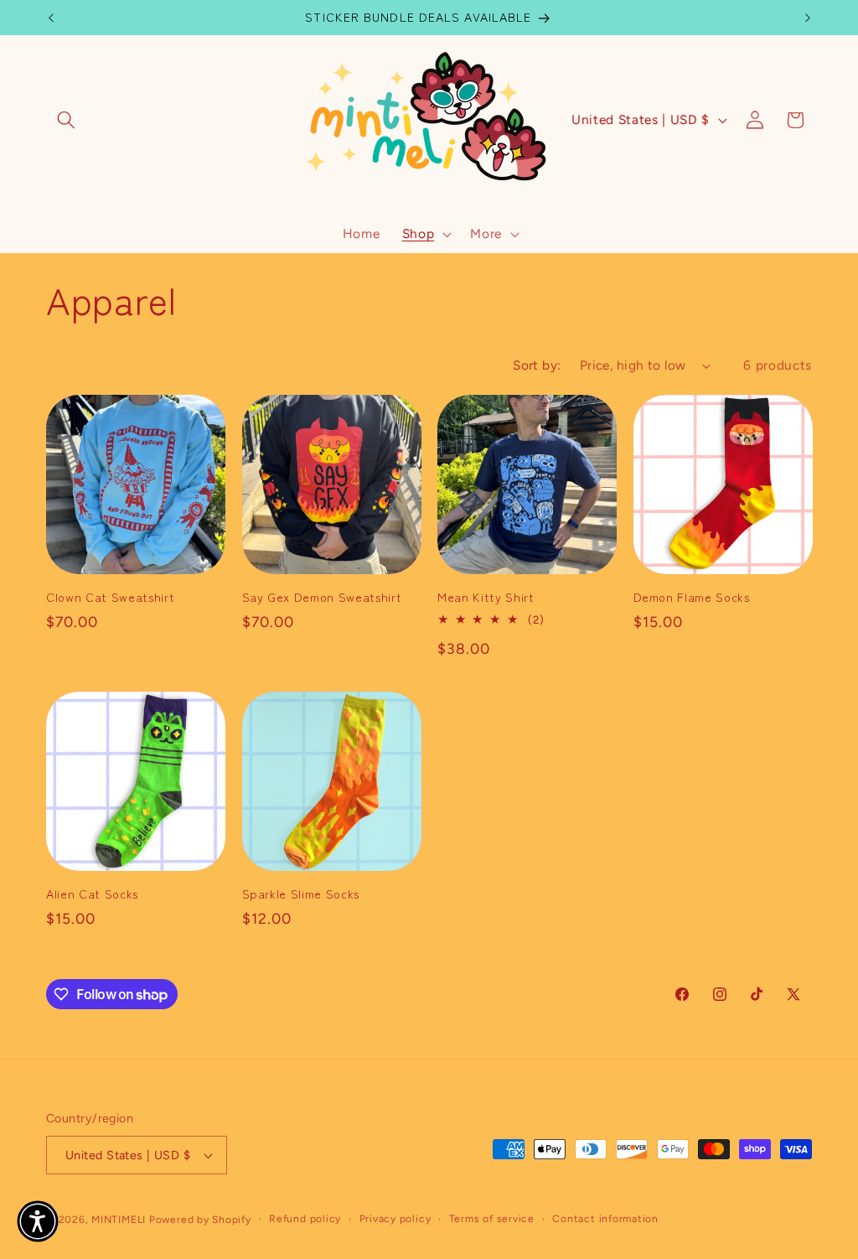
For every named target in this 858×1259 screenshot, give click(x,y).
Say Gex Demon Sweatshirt (322, 597)
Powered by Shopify (200, 1219)
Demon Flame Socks (691, 597)
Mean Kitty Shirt (486, 597)
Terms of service (492, 1219)
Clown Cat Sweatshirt (110, 597)
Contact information (605, 1219)
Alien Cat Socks (92, 894)
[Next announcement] (807, 17)
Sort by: (537, 365)
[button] (66, 120)
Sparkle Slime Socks (301, 894)
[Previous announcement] (51, 17)
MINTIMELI (118, 1219)
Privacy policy (395, 1219)
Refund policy (305, 1219)
